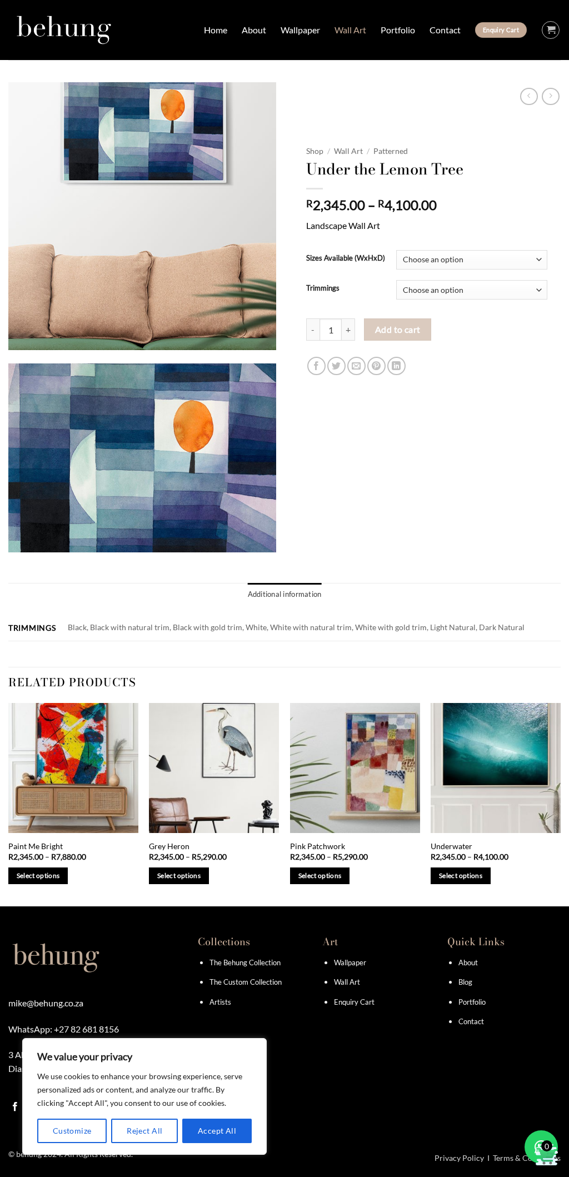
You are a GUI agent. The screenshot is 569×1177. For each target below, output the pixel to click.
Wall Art (350, 29)
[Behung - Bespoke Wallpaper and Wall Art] (63, 30)
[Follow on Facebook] (15, 1107)
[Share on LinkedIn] (396, 366)
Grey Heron (169, 846)
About (254, 29)
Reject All (144, 1130)
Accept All (217, 1130)
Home (215, 29)
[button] (551, 30)
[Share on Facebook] (316, 366)
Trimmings (323, 288)
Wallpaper (300, 29)
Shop (314, 151)
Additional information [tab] (285, 594)
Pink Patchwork (317, 846)
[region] (144, 1096)
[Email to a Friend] (356, 366)
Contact (445, 29)
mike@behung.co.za (45, 1003)
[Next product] (528, 96)
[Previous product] (550, 96)
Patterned (390, 151)
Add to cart (398, 330)
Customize (72, 1130)
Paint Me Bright (35, 846)
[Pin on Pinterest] (376, 366)
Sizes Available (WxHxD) (345, 258)
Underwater (451, 846)
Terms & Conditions (527, 1158)
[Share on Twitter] (336, 366)
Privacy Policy (459, 1158)
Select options (38, 875)
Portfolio (398, 29)
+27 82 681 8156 (86, 1029)
